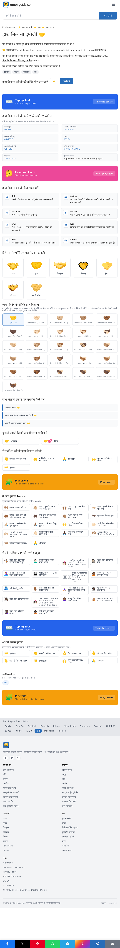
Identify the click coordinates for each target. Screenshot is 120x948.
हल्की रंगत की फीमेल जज (102, 561)
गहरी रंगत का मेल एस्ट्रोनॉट (101, 588)
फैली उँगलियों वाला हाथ (15, 661)
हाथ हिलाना (40, 661)
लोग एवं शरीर (67, 770)
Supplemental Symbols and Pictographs (83, 158)
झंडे (4, 774)
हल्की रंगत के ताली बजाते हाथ (43, 533)
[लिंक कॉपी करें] (97, 944)
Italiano (56, 726)
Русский (98, 726)
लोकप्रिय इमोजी (68, 836)
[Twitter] (11, 757)
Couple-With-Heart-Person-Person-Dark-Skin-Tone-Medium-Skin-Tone (45, 601)
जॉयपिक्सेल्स (8, 845)
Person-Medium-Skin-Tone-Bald (102, 599)
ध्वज (63, 779)
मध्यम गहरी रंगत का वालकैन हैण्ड (43, 588)
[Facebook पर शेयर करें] (7, 944)
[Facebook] (5, 757)
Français (44, 726)
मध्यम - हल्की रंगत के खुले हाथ (102, 507)
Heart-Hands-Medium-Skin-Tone (103, 533)
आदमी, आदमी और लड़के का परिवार (45, 573)
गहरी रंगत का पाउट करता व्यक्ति (43, 612)
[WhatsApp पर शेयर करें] (52, 944)
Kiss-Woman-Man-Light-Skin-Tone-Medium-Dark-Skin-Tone (74, 563)
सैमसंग (5, 841)
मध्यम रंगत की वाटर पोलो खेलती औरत (14, 573)
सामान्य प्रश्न (67, 850)
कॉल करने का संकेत (102, 653)
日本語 (8, 730)
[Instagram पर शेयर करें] (82, 944)
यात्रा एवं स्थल (67, 788)
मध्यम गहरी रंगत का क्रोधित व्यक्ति (102, 573)
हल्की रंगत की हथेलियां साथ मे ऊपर (103, 524)
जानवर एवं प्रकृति (69, 797)
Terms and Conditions (14, 867)
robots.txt (113, 903)
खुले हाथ (10, 467)
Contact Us (8, 885)
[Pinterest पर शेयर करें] (37, 944)
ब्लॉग (63, 841)
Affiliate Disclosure (12, 876)
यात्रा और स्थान (9, 788)
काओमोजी (65, 845)
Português (85, 726)
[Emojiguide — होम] (6, 745)
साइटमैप (103, 903)
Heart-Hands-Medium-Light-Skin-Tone (16, 534)
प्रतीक (5, 783)
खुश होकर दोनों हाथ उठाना (102, 459)
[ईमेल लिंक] (112, 944)
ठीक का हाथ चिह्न (71, 653)
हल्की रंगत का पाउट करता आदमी (43, 561)
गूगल (5, 823)
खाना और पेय (8, 801)
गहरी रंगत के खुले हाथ (103, 516)
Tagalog (62, 730)
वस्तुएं (64, 774)
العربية (29, 730)
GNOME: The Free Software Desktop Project (25, 890)
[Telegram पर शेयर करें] (67, 944)
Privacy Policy (9, 871)
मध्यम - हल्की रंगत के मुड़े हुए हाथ (15, 524)
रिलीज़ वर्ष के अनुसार (70, 827)
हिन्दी (38, 730)
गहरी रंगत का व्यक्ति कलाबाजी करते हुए (14, 561)
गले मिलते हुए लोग (13, 588)
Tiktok (6, 850)
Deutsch (32, 726)
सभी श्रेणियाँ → (67, 806)
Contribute (8, 862)
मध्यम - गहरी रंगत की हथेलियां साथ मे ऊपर (15, 516)
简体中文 (110, 726)
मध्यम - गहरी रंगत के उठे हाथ (74, 507)
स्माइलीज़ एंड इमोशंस (70, 792)
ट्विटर (5, 836)
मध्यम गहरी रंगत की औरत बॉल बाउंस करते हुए (73, 589)
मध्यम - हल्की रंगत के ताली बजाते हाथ (44, 507)
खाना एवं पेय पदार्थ (69, 801)
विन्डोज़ (6, 832)
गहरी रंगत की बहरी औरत (14, 612)
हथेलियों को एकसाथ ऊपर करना (43, 459)
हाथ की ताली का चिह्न (15, 459)
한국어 (19, 730)
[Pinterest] (18, 757)
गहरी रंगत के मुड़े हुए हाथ (72, 533)
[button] (30, 128)
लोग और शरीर (27, 27)
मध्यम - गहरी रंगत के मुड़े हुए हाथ (45, 524)
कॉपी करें (66, 81)
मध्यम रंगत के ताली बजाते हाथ (72, 516)
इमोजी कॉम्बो (66, 818)
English (8, 726)
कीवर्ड (64, 823)
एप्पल (5, 818)
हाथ (39, 27)
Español (20, 726)
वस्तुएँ (5, 779)
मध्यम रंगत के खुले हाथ (15, 543)
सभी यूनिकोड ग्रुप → (11, 806)
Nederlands (70, 726)
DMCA (6, 881)
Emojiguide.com (9, 27)
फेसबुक (6, 827)
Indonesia (49, 730)
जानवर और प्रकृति (10, 797)
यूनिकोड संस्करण (68, 832)
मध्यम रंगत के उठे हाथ (15, 507)
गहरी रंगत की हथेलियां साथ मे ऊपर (44, 516)
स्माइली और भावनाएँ (10, 792)
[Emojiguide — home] (18, 5)
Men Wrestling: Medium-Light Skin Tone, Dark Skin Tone (74, 577)
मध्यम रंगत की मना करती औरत (72, 599)
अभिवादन (68, 459)
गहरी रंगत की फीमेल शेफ (16, 599)
